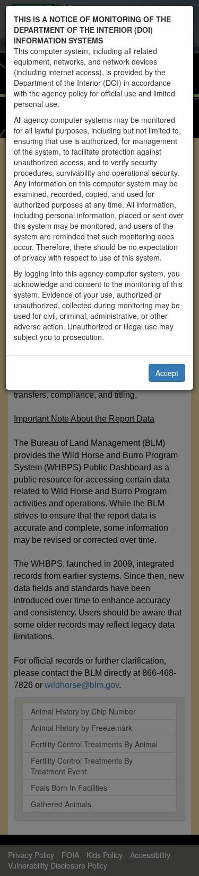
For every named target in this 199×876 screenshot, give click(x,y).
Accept (166, 373)
